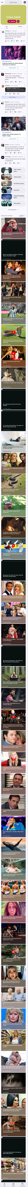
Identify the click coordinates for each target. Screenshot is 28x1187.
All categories (12, 209)
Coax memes (12, 97)
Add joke (13, 21)
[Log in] (24, 2)
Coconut (7, 30)
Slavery (7, 144)
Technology (8, 156)
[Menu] (2, 2)
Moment (7, 102)
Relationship (8, 73)
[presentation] (2, 31)
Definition (7, 85)
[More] (18, 21)
